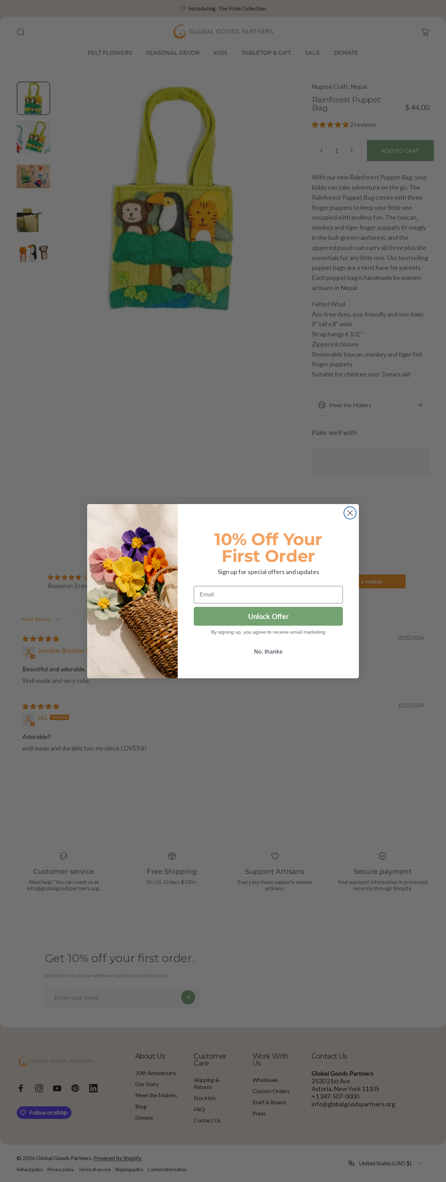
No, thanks (268, 652)
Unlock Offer (268, 616)
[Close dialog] (350, 513)
